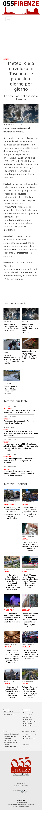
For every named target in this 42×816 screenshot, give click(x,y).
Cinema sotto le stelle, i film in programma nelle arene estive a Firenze (29, 512)
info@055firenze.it (10, 736)
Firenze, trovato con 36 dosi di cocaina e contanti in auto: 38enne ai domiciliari (30, 654)
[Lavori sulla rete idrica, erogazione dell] (30, 529)
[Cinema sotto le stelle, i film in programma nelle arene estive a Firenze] (30, 495)
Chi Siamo (26, 744)
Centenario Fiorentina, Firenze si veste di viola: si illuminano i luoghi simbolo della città (12, 618)
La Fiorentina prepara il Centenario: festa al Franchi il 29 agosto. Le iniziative (19, 460)
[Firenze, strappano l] (30, 600)
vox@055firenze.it (10, 746)
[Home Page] (21, 7)
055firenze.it (21, 800)
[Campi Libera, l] (12, 495)
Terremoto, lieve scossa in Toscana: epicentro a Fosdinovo (19, 422)
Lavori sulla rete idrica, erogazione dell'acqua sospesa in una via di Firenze (30, 546)
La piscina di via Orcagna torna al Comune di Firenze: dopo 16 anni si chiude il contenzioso (19, 473)
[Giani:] (30, 562)
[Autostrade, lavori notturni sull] (30, 674)
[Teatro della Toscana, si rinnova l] (12, 637)
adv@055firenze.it (10, 740)
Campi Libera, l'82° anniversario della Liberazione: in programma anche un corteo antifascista (12, 513)
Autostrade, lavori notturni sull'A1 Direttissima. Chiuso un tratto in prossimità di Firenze (30, 692)
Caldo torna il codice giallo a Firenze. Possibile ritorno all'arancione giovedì (12, 692)
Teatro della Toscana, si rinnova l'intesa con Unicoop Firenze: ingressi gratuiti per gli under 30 (12, 656)
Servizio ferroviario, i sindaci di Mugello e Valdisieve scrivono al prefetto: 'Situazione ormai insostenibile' (12, 582)
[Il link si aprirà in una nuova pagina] (25, 790)
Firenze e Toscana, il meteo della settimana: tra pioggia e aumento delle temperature (21, 433)
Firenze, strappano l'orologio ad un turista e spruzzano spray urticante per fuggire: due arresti (30, 620)
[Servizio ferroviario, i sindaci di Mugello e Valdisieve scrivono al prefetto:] (12, 562)
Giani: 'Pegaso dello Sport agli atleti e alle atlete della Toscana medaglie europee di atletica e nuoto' (30, 581)
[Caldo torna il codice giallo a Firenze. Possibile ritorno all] (12, 674)
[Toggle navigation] (8, 18)
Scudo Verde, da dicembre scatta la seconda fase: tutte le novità (19, 411)
